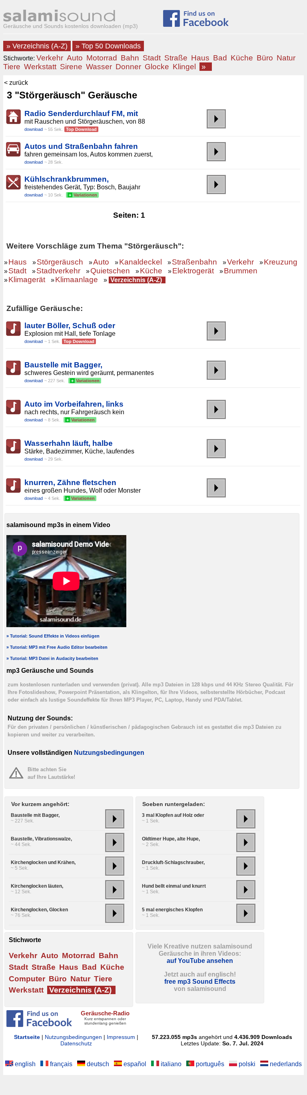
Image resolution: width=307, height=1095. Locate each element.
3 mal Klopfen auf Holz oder (173, 815)
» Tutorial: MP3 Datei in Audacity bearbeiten (52, 658)
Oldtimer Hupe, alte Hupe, (171, 839)
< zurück (16, 82)
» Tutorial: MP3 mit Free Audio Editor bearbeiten (57, 647)
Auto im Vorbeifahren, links (74, 404)
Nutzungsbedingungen (109, 752)
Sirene (71, 66)
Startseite (27, 1037)
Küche (242, 58)
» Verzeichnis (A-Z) (37, 46)
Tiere (11, 66)
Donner (128, 66)
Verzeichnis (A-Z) (136, 280)
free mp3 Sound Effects (199, 981)
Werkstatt (40, 66)
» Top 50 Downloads (108, 46)
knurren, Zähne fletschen (70, 482)
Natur (286, 58)
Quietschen (110, 271)
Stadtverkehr (58, 271)
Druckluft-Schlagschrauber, (173, 862)
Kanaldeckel (140, 262)
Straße (175, 58)
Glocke (157, 66)
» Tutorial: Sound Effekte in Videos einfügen (53, 636)
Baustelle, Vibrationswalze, (41, 839)
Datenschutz (76, 1043)
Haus (200, 58)
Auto (75, 58)
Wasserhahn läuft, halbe (68, 443)
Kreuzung (280, 262)
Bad (220, 58)
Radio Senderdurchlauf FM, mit (81, 113)
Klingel (184, 66)
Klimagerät (26, 279)
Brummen (240, 271)
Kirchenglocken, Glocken (39, 909)
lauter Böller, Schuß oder (69, 325)
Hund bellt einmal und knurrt (174, 886)
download (33, 129)
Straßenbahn (194, 262)
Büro (265, 58)
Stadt (152, 58)
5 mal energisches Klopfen (172, 909)
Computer (27, 979)
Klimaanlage (76, 279)
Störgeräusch (60, 262)
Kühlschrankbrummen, (66, 179)
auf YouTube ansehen (200, 960)
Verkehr (49, 58)
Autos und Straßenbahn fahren (81, 146)
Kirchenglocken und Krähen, (43, 862)
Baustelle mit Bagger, (63, 365)
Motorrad (101, 58)
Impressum (121, 1037)
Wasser (99, 66)
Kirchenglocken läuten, (37, 886)
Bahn (130, 58)
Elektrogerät (193, 271)
